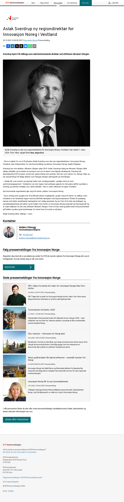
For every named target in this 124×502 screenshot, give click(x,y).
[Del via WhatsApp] (30, 46)
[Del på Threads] (21, 46)
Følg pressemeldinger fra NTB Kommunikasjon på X (22, 477)
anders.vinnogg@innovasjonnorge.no (34, 238)
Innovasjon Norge (30, 40)
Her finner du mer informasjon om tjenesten (19, 452)
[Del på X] (17, 46)
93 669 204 (28, 235)
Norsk (5, 491)
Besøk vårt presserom (16, 419)
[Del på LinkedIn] (13, 46)
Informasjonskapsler (11, 482)
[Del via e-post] (34, 46)
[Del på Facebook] (8, 46)
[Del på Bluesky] (26, 46)
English (11, 491)
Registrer (10, 267)
